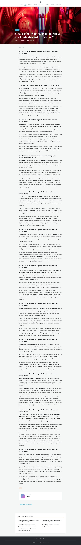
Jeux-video (40, 4)
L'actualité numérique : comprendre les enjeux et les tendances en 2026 (28, 521)
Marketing (47, 4)
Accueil (21, 4)
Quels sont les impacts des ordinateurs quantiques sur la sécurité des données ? (27, 525)
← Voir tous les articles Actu (25, 504)
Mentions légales (38, 538)
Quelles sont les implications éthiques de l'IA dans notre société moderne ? (52, 521)
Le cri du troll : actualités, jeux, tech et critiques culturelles (50, 525)
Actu (25, 4)
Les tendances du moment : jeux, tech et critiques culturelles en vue (27, 529)
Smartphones (58, 4)
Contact (44, 538)
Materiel (52, 4)
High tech (30, 4)
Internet (35, 4)
